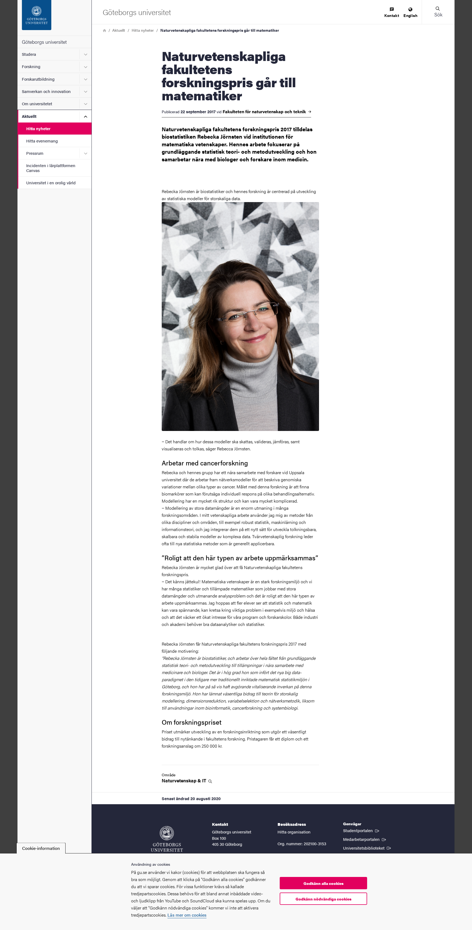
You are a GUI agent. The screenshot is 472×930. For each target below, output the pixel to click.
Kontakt (391, 15)
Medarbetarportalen (365, 839)
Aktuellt (29, 116)
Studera (29, 54)
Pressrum (34, 153)
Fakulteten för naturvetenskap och (265, 111)
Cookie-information (41, 848)
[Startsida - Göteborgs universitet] (54, 18)
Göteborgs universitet (44, 41)
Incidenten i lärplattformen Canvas (50, 167)
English (410, 15)
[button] (438, 12)
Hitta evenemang (42, 141)
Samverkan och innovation (46, 91)
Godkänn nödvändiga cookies (324, 899)
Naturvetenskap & (184, 780)
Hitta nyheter (38, 128)
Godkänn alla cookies (323, 883)
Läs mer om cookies (186, 915)
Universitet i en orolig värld (51, 182)
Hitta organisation (294, 832)
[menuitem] (391, 12)
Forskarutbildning (38, 79)
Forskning (31, 66)
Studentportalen (361, 830)
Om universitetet (37, 103)
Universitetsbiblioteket (367, 848)
